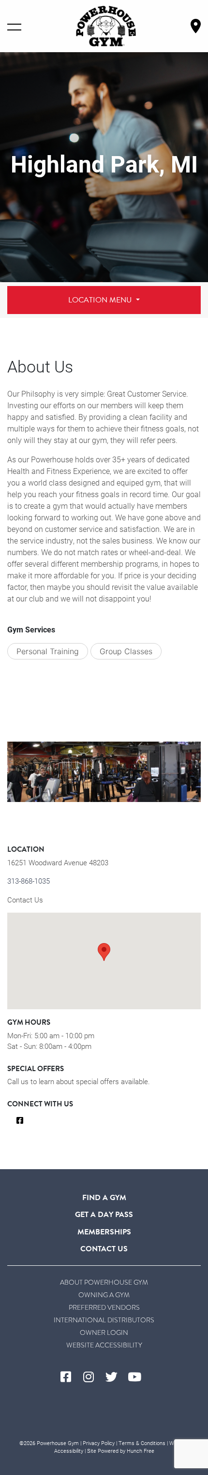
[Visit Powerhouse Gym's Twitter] (115, 1377)
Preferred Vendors (104, 1307)
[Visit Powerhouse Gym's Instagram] (92, 1377)
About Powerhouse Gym (104, 1282)
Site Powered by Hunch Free (120, 1450)
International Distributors (104, 1320)
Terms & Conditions (142, 1442)
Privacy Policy (99, 1442)
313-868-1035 (28, 881)
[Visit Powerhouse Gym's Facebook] (70, 1377)
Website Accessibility (104, 1345)
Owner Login (104, 1332)
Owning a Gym (104, 1295)
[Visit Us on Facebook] (19, 1121)
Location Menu (101, 300)
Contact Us (25, 899)
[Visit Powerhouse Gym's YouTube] (138, 1377)
